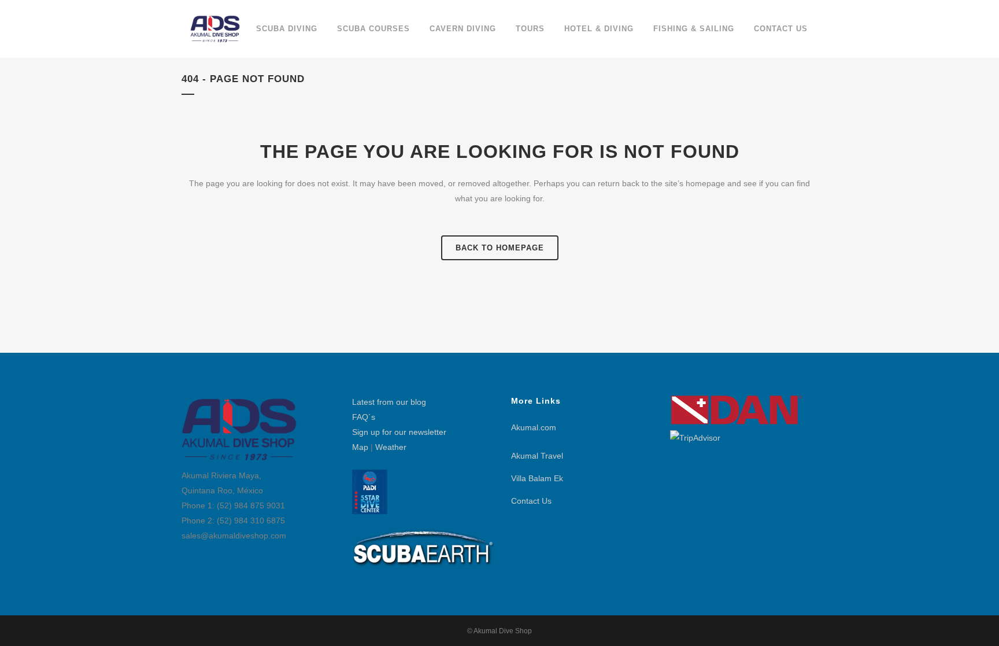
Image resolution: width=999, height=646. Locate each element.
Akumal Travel (537, 455)
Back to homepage (500, 247)
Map (360, 447)
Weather (390, 447)
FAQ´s (363, 417)
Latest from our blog (389, 402)
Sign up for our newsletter (399, 432)
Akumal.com (533, 427)
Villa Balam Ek (537, 478)
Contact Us (531, 500)
